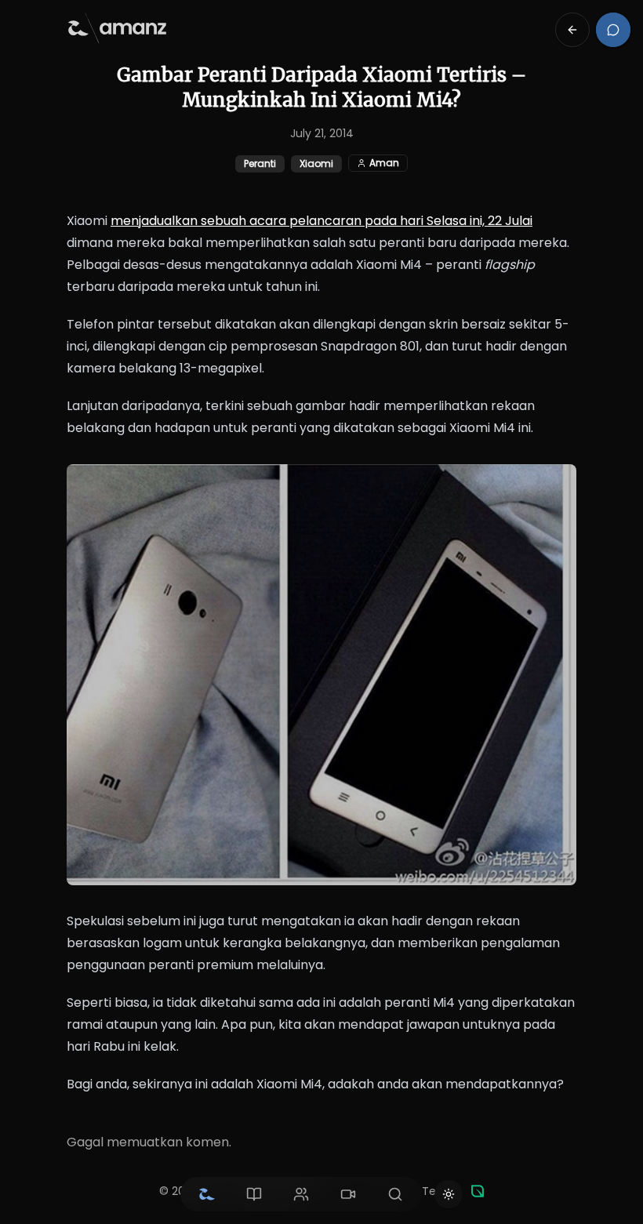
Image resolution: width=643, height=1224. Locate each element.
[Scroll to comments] (613, 30)
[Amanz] (477, 1191)
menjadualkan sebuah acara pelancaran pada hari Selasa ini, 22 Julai (321, 221)
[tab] (207, 1194)
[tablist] (301, 1194)
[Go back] (572, 30)
